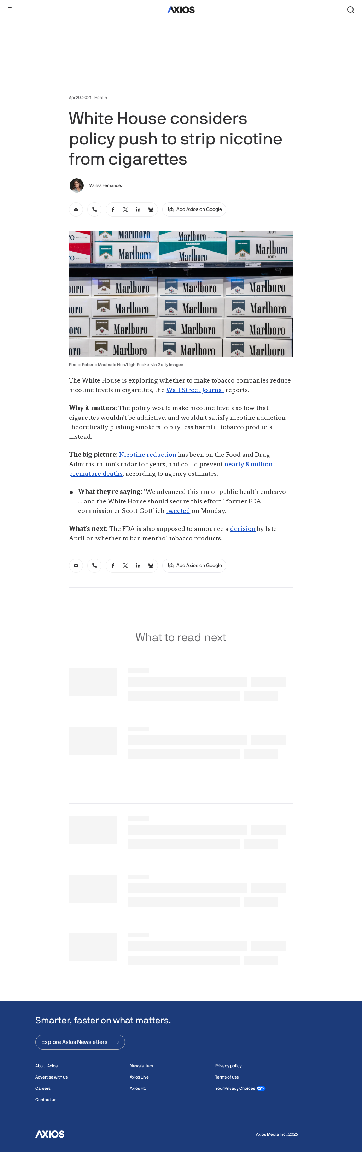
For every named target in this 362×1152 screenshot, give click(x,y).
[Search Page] (350, 10)
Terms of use (227, 1077)
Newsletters (141, 1066)
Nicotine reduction (147, 455)
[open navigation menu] (11, 9)
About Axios (46, 1066)
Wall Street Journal (195, 390)
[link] (76, 209)
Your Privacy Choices (235, 1088)
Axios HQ (138, 1088)
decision (243, 529)
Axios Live (139, 1077)
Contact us (45, 1100)
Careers (43, 1088)
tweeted (178, 511)
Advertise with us (51, 1077)
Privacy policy (228, 1066)
